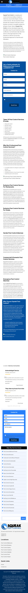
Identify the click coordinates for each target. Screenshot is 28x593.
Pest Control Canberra (6, 549)
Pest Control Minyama (9, 510)
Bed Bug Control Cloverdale (10, 470)
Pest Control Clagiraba (9, 504)
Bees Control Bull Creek (9, 473)
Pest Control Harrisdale (9, 467)
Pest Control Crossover (9, 482)
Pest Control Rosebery (9, 501)
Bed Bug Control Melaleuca (10, 498)
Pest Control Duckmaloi (9, 507)
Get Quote (8, 5)
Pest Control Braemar (8, 476)
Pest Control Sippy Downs (9, 489)
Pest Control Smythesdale (9, 460)
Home (3, 8)
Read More (7, 383)
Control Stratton (7, 464)
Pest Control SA (9, 8)
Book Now (14, 105)
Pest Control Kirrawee (8, 454)
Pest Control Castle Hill (9, 485)
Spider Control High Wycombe (10, 479)
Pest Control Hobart (6, 556)
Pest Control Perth (5, 554)
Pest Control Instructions (9, 101)
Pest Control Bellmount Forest (10, 451)
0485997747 (18, 5)
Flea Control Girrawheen (9, 492)
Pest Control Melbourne (6, 543)
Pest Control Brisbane (6, 545)
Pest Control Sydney (6, 547)
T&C (20, 99)
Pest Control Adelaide (6, 552)
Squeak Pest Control (15, 571)
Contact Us (3, 566)
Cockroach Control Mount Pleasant (11, 457)
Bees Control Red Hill (8, 495)
